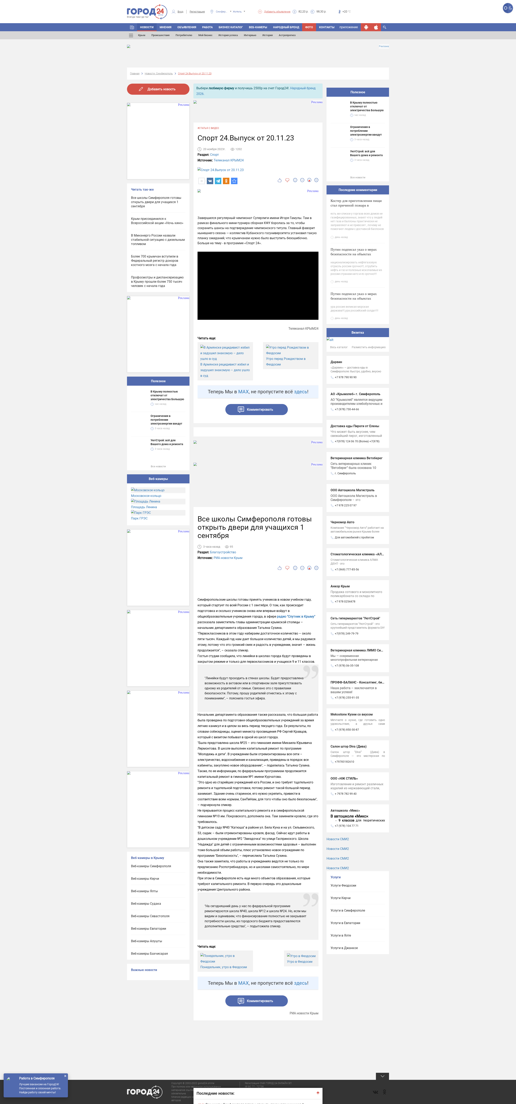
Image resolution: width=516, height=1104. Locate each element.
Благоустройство (223, 552)
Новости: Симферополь (159, 73)
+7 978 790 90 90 (346, 377)
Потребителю (184, 35)
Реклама (384, 46)
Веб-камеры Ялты (144, 891)
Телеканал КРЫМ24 (229, 160)
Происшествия (160, 35)
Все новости (158, 466)
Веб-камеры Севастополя (150, 916)
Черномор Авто (342, 522)
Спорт (214, 155)
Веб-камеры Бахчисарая (149, 953)
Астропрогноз (287, 35)
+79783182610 (344, 761)
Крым (141, 35)
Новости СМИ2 (338, 839)
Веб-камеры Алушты (146, 941)
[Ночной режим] (510, 8)
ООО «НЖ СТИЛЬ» (344, 778)
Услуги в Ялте (341, 935)
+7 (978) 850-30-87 (347, 729)
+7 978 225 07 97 (346, 505)
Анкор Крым (340, 586)
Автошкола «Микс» (345, 810)
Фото (309, 27)
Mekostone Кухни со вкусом (352, 714)
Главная (134, 73)
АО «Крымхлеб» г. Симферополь (355, 394)
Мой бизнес (205, 35)
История (267, 35)
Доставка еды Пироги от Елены (355, 426)
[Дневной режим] (505, 8)
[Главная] (132, 27)
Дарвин (336, 362)
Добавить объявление (277, 11)
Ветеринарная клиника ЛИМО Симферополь (364, 650)
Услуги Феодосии (343, 885)
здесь (300, 392)
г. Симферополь (345, 473)
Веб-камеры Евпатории (148, 929)
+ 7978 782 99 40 (346, 793)
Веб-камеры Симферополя (151, 866)
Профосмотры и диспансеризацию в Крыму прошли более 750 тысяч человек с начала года (157, 281)
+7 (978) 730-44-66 (347, 409)
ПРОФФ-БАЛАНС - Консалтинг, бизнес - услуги (366, 682)
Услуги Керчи (341, 898)
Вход (180, 11)
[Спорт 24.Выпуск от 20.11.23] (234, 181)
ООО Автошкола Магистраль (353, 490)
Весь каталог (339, 347)
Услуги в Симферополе (348, 910)
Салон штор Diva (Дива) (349, 746)
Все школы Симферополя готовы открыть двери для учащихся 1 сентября (156, 202)
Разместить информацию (369, 347)
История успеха (228, 35)
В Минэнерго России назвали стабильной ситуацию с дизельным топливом (158, 240)
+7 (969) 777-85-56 (347, 569)
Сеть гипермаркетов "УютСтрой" (355, 618)
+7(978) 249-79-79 (346, 633)
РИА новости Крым (228, 558)
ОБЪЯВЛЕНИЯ (186, 27)
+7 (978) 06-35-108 (347, 665)
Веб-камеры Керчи (145, 879)
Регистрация (197, 11)
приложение (348, 27)
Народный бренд (286, 27)
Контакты (326, 27)
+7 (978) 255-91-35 (347, 697)
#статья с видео (208, 128)
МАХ (243, 392)
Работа (207, 27)
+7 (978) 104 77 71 (347, 825)
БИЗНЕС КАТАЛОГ (231, 27)
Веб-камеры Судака (146, 904)
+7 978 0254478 (345, 601)
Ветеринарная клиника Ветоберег (357, 458)
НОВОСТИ (147, 27)
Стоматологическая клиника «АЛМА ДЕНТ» (364, 554)
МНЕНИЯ (165, 27)
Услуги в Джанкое (344, 948)
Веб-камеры (258, 27)
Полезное (158, 381)
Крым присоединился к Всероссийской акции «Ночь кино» (157, 221)
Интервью (250, 35)
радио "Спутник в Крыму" (295, 616)
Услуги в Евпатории (345, 923)
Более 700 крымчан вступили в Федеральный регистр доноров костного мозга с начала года (154, 260)
